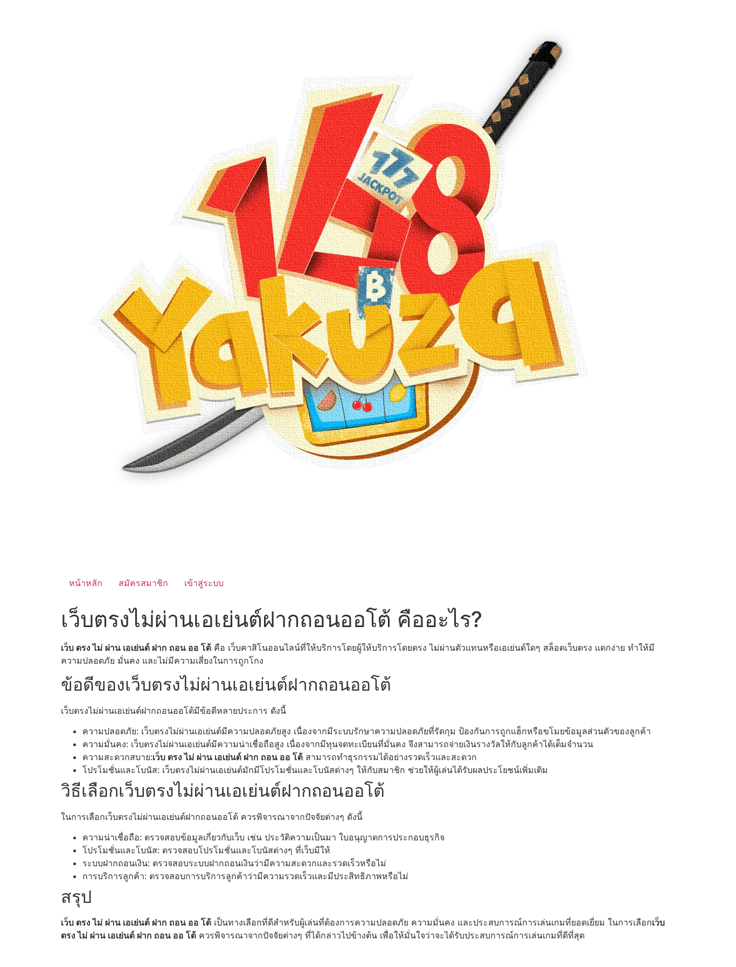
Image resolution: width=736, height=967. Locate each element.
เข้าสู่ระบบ (204, 583)
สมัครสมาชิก (143, 583)
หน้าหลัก (85, 583)
